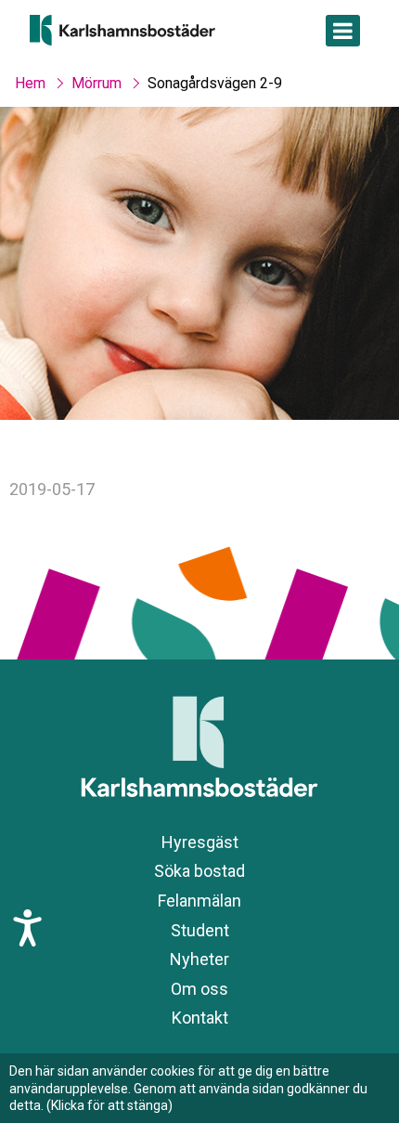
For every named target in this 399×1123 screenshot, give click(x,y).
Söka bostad (199, 871)
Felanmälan (199, 900)
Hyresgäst (199, 842)
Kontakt (200, 1017)
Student (200, 930)
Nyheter (199, 959)
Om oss (199, 989)
